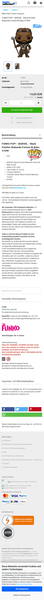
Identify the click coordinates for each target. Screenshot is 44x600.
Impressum (7, 440)
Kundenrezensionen (12, 290)
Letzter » (14, 10)
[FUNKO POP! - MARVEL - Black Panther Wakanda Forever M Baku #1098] (22, 42)
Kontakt (6, 463)
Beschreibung (8, 135)
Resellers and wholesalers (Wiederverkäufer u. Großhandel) (23, 460)
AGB (5, 452)
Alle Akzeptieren (22, 589)
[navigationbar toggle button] (41, 3)
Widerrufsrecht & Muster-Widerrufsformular (18, 444)
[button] (5, 103)
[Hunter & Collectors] (10, 3)
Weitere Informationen (22, 595)
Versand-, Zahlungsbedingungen (14, 448)
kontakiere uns (20, 188)
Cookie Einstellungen (10, 467)
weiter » (6, 10)
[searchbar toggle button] (29, 3)
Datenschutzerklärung (24, 584)
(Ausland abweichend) (27, 84)
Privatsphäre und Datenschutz (14, 456)
